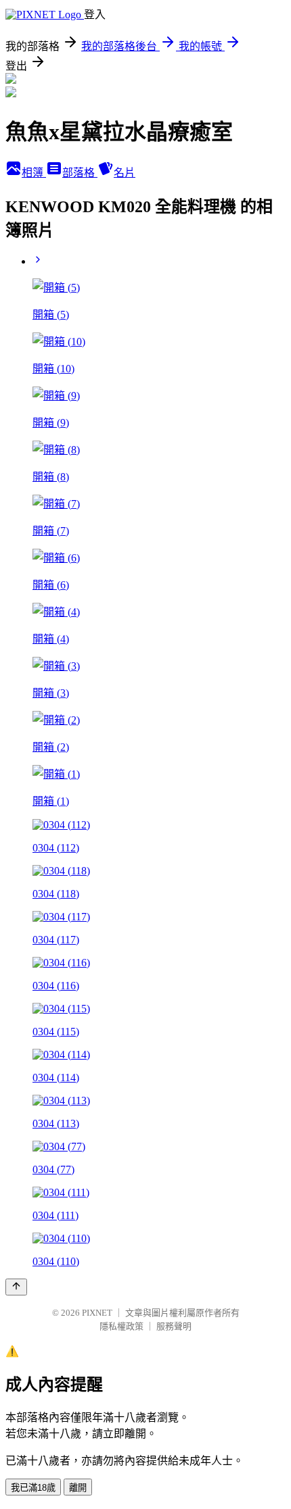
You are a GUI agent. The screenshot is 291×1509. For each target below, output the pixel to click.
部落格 (79, 172)
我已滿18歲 (33, 1488)
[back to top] (16, 1287)
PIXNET (97, 1313)
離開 (78, 1488)
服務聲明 (174, 1326)
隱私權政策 (121, 1326)
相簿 (34, 172)
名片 (124, 172)
